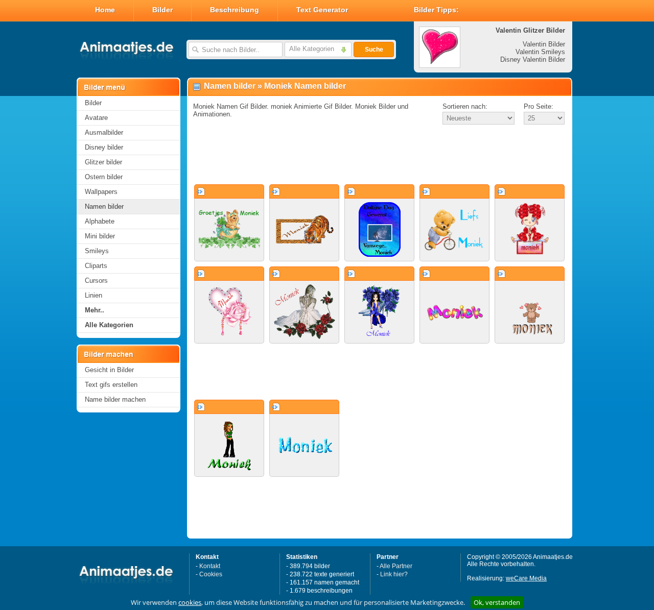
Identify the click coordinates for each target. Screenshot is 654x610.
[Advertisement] (380, 155)
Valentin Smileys (540, 52)
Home (105, 10)
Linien (93, 295)
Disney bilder (104, 147)
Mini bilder (100, 236)
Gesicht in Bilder (109, 370)
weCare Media (526, 578)
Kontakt (209, 566)
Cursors (96, 280)
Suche (374, 49)
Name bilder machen (115, 399)
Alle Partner (396, 566)
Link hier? (394, 574)
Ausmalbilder (104, 132)
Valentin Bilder (544, 44)
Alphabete (99, 221)
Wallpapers (101, 192)
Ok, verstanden (497, 602)
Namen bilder (104, 206)
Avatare (96, 117)
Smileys (97, 251)
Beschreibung (234, 10)
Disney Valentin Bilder (532, 59)
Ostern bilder (104, 177)
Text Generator (322, 10)
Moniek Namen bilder (305, 86)
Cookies (210, 574)
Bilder (162, 10)
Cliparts (96, 266)
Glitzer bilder (103, 162)
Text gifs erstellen (111, 384)
